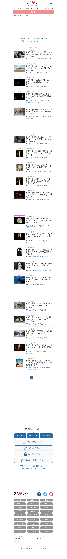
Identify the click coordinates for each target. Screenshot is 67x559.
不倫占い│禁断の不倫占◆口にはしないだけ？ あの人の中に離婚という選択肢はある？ (39, 195)
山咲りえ (46, 73)
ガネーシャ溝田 (48, 171)
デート (20, 527)
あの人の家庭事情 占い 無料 (41, 100)
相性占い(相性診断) (23, 8)
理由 (41, 86)
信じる (42, 270)
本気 (38, 310)
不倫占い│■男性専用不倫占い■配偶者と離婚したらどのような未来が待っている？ (39, 333)
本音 (38, 143)
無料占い (47, 8)
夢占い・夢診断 (33, 514)
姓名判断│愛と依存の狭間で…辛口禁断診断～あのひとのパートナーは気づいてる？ (39, 112)
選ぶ (34, 199)
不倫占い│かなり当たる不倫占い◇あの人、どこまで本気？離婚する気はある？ (39, 347)
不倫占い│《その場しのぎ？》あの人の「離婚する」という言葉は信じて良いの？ (39, 266)
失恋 (46, 527)
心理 (41, 157)
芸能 (46, 531)
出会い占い (33, 503)
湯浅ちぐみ (48, 59)
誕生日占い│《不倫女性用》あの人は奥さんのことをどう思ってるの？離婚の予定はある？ (39, 220)
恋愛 (46, 524)
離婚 (42, 59)
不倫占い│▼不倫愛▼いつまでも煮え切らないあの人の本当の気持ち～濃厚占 (39, 167)
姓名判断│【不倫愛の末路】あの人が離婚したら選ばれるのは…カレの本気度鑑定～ (39, 82)
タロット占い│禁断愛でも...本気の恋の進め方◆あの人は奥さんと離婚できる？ (39, 236)
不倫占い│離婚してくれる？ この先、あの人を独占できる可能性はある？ (38, 280)
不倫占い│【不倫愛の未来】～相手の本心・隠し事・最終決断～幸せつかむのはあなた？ (39, 181)
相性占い (46, 500)
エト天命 (46, 256)
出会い (33, 524)
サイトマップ (37, 538)
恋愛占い (32, 8)
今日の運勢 (20, 436)
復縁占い (20, 511)
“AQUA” (46, 324)
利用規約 (17, 538)
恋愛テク (33, 527)
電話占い (17, 541)
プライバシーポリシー (39, 536)
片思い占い (20, 503)
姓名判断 (29, 86)
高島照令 (46, 86)
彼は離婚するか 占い (43, 225)
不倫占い (53, 8)
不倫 (34, 59)
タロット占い (31, 241)
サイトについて (19, 536)
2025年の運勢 (40, 8)
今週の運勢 (46, 436)
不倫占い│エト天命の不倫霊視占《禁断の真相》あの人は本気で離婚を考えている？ (39, 252)
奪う (44, 241)
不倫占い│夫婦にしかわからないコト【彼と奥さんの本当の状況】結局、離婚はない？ (39, 68)
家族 (38, 171)
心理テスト (46, 514)
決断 (38, 338)
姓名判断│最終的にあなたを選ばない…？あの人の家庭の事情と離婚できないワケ (38, 96)
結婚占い (46, 503)
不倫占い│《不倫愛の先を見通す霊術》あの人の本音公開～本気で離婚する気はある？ (38, 139)
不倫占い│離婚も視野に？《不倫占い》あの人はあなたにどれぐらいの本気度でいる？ (39, 363)
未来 (38, 73)
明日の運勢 (33, 436)
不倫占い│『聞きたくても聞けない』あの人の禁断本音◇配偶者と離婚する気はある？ (39, 54)
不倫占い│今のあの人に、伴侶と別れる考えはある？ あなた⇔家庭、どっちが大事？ (39, 319)
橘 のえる (47, 284)
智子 (45, 310)
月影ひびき (47, 199)
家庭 (29, 102)
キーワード (22, 15)
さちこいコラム (20, 524)
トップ (15, 8)
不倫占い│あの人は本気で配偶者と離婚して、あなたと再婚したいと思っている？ (39, 305)
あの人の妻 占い (37, 116)
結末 (48, 116)
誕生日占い (30, 225)
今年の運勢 (33, 507)
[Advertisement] (33, 27)
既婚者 (38, 59)
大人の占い (20, 514)
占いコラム (33, 531)
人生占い (20, 507)
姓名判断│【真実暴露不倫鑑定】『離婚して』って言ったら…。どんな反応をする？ (39, 153)
